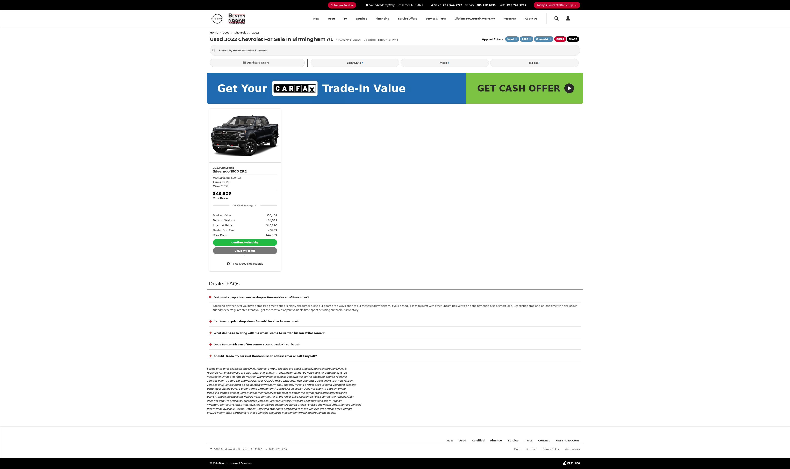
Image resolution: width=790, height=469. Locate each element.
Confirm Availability (245, 242)
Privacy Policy (551, 449)
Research (509, 18)
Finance (496, 440)
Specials (361, 18)
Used (331, 18)
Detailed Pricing (242, 205)
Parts (528, 440)
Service (513, 440)
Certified (478, 440)
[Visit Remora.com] (571, 464)
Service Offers (407, 18)
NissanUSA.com (567, 440)
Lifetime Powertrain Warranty (474, 18)
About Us (531, 18)
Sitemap (531, 449)
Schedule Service (342, 5)
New (316, 18)
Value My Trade (245, 250)
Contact (544, 440)
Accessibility (572, 449)
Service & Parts (436, 18)
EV (345, 18)
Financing (382, 18)
